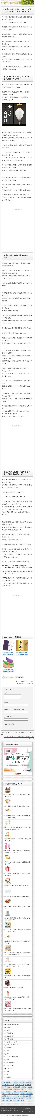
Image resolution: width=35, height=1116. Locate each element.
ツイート (12, 677)
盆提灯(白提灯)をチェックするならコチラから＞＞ (17, 343)
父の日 (19, 1098)
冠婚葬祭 (9, 1048)
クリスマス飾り (6, 1091)
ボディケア (16, 1094)
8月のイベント (26, 681)
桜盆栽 (6, 1098)
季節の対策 (10, 1033)
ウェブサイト (8, 717)
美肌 (3, 1100)
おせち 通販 (12, 1087)
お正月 (8, 1030)
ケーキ (12, 1091)
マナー (19, 681)
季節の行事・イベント (13, 1024)
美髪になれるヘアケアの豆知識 (14, 987)
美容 (8, 1059)
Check (7, 677)
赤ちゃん (15, 1100)
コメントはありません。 (25, 683)
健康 (8, 1071)
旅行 (8, 1074)
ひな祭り (9, 1089)
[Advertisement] (17, 229)
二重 (21, 1094)
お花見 (23, 1087)
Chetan (17, 1115)
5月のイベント (9, 1085)
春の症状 (25, 1096)
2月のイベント (7, 1082)
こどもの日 (28, 1087)
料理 (8, 1053)
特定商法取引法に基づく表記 (8, 1109)
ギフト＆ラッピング (12, 1056)
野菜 (19, 1100)
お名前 (6, 702)
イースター (22, 1089)
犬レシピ (23, 1098)
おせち (27, 1085)
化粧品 (29, 1094)
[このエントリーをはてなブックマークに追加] (3, 677)
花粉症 (8, 1100)
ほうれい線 (16, 1089)
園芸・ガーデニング (12, 1045)
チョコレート (22, 1091)
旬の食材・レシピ (12, 1042)
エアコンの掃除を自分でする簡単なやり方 (17, 896)
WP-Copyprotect (24, 1115)
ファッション (10, 1065)
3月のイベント (19, 1082)
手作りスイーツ (13, 1096)
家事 (8, 1050)
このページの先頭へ (28, 1111)
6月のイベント (19, 1085)
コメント (6, 693)
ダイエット (10, 1068)
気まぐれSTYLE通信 (13, 3)
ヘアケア (10, 1094)
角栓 (11, 1100)
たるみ (4, 1089)
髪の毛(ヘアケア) (11, 1062)
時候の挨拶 (10, 1036)
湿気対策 (10, 1098)
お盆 (32, 681)
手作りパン (20, 1096)
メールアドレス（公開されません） (15, 709)
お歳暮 (18, 1087)
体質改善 (24, 1094)
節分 (30, 1098)
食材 (22, 1100)
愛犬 (8, 1096)
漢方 (15, 1098)
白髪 (27, 1098)
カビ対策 (28, 1089)
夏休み (8, 1027)
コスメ (16, 1091)
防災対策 (9, 1077)
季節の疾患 (10, 1039)
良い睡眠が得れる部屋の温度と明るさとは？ (17, 806)
